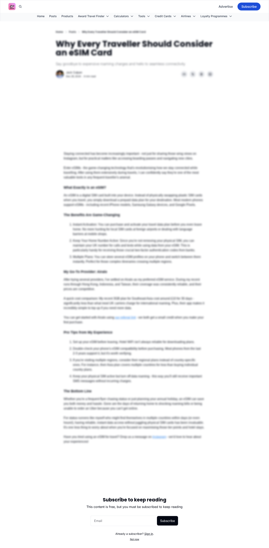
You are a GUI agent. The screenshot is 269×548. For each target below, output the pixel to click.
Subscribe (167, 521)
